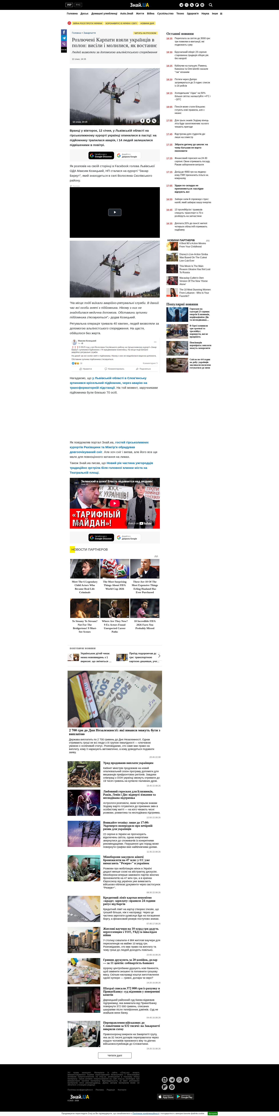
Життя (140, 13)
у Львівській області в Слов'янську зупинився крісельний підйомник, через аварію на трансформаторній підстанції (108, 382)
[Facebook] (64, 32)
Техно (180, 13)
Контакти (122, 1090)
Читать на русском (145, 33)
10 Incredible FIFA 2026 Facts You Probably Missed (145, 625)
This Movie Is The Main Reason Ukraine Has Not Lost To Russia (194, 269)
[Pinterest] (202, 5)
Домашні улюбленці (104, 13)
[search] (211, 5)
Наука (205, 13)
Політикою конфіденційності (146, 1113)
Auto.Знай (126, 13)
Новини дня (147, 23)
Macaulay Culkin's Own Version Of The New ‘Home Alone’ (193, 281)
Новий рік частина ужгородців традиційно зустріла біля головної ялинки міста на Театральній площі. (111, 467)
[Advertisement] (115, 417)
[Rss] (192, 5)
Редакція (111, 1090)
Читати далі (115, 1055)
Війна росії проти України (87, 23)
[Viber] (186, 5)
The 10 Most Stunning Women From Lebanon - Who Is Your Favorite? (195, 292)
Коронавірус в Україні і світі (121, 23)
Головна (72, 13)
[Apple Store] (166, 1096)
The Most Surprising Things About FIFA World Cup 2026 (114, 585)
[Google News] (186, 1080)
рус (78, 5)
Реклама (100, 1090)
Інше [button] (215, 13)
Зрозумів (213, 1113)
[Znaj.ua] (139, 5)
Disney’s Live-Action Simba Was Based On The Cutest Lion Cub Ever (193, 257)
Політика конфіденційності (80, 1090)
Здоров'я (193, 13)
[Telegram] (181, 5)
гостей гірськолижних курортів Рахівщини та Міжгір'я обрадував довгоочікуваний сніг (109, 447)
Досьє (84, 13)
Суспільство (165, 13)
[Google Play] (184, 1096)
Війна (150, 13)
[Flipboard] (197, 5)
